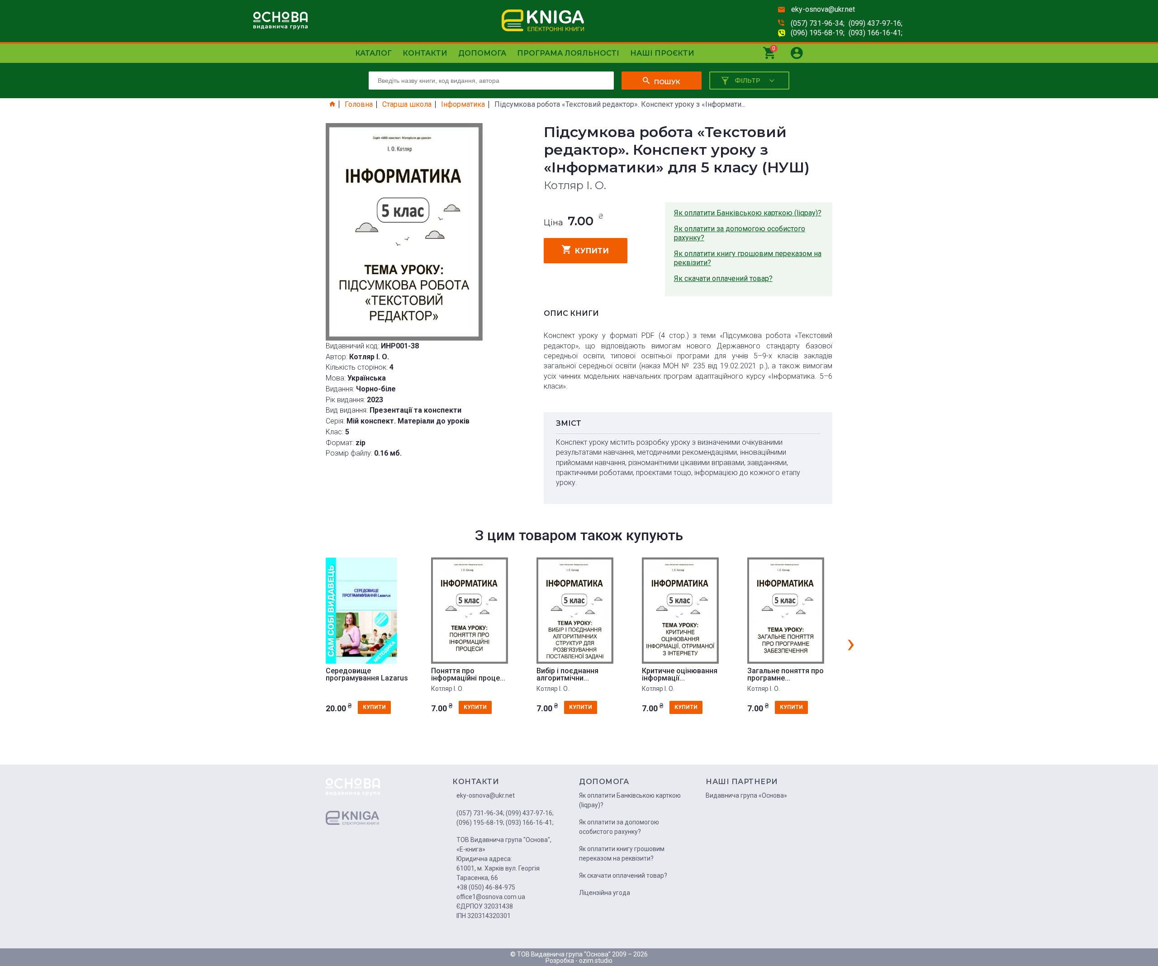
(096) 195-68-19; (818, 33)
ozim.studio (595, 960)
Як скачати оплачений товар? (723, 278)
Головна (359, 104)
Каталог (373, 53)
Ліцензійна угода (604, 892)
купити (592, 251)
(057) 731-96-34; (818, 23)
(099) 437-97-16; (875, 23)
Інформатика (463, 104)
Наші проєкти (662, 53)
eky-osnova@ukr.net (823, 9)
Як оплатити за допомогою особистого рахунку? (739, 233)
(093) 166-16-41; (875, 33)
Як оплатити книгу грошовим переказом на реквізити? (747, 258)
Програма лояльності (568, 53)
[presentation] (851, 643)
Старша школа (407, 104)
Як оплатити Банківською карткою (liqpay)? (747, 213)
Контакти (425, 53)
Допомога (482, 53)
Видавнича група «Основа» (746, 795)
